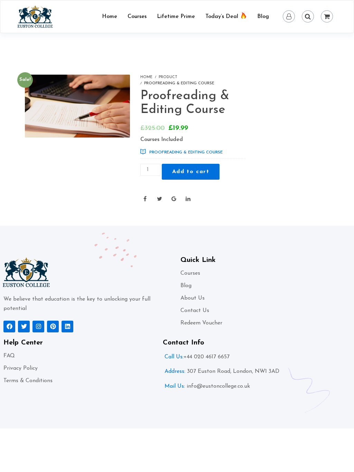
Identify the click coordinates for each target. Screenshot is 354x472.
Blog (186, 286)
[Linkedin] (67, 326)
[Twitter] (24, 326)
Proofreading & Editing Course (186, 152)
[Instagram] (38, 326)
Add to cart (190, 171)
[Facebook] (9, 326)
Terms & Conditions (28, 381)
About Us (192, 298)
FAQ (9, 356)
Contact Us (194, 310)
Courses (190, 273)
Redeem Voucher (201, 323)
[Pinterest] (53, 326)
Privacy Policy (20, 368)
